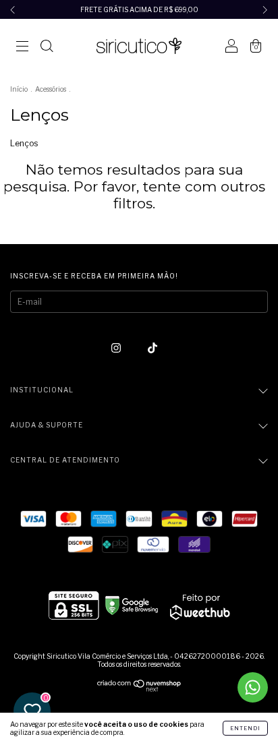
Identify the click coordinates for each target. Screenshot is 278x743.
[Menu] (22, 47)
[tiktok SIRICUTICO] (152, 348)
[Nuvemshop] (139, 689)
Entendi (245, 728)
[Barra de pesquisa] (46, 47)
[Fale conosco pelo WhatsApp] (253, 687)
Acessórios (50, 89)
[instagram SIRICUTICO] (117, 348)
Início (19, 89)
